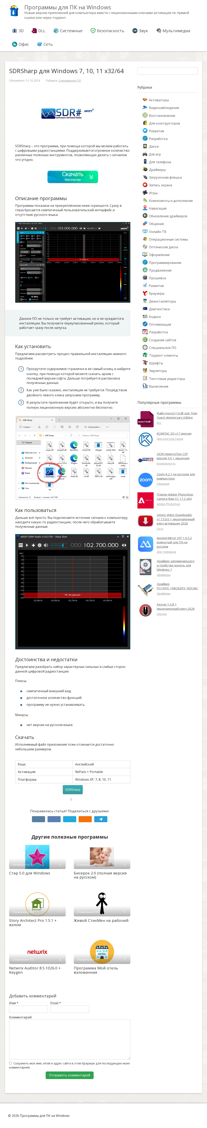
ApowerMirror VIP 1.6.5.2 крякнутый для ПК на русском (174, 542)
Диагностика (159, 309)
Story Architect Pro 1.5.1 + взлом (33, 922)
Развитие (156, 131)
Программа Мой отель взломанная (96, 970)
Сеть (48, 44)
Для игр (155, 154)
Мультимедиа (176, 30)
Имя (13, 1003)
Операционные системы (168, 239)
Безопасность (110, 30)
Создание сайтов (162, 340)
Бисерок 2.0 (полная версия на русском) (100, 875)
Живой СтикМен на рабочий (101, 920)
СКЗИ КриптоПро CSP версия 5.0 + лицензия (173, 456)
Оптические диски (163, 247)
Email (55, 1003)
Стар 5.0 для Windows (29, 873)
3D (21, 30)
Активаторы (159, 100)
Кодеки (155, 317)
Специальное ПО (69, 80)
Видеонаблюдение (164, 108)
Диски (154, 146)
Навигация (157, 208)
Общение (156, 224)
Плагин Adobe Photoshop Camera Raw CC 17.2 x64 (175, 496)
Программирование (165, 262)
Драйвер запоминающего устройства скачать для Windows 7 (175, 565)
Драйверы (157, 169)
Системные (71, 30)
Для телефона (160, 162)
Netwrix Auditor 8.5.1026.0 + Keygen (35, 970)
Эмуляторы (158, 371)
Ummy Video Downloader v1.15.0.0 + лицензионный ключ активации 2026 (176, 519)
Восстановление (162, 115)
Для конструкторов (164, 123)
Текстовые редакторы (167, 378)
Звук (143, 30)
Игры (153, 193)
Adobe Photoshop (168, 504)
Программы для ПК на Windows (67, 7)
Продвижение (160, 270)
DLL (41, 30)
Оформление (159, 255)
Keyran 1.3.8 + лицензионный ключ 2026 (176, 606)
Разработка (158, 138)
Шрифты (156, 363)
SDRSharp (72, 789)
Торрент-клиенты (163, 355)
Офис (24, 44)
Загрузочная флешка (165, 177)
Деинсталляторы (162, 301)
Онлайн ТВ (157, 231)
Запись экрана (160, 185)
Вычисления (158, 386)
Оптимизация (160, 324)
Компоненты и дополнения (171, 200)
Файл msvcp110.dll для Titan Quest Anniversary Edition (177, 415)
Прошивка (157, 278)
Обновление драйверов (168, 216)
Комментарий (20, 1017)
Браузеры (156, 293)
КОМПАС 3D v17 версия (174, 433)
